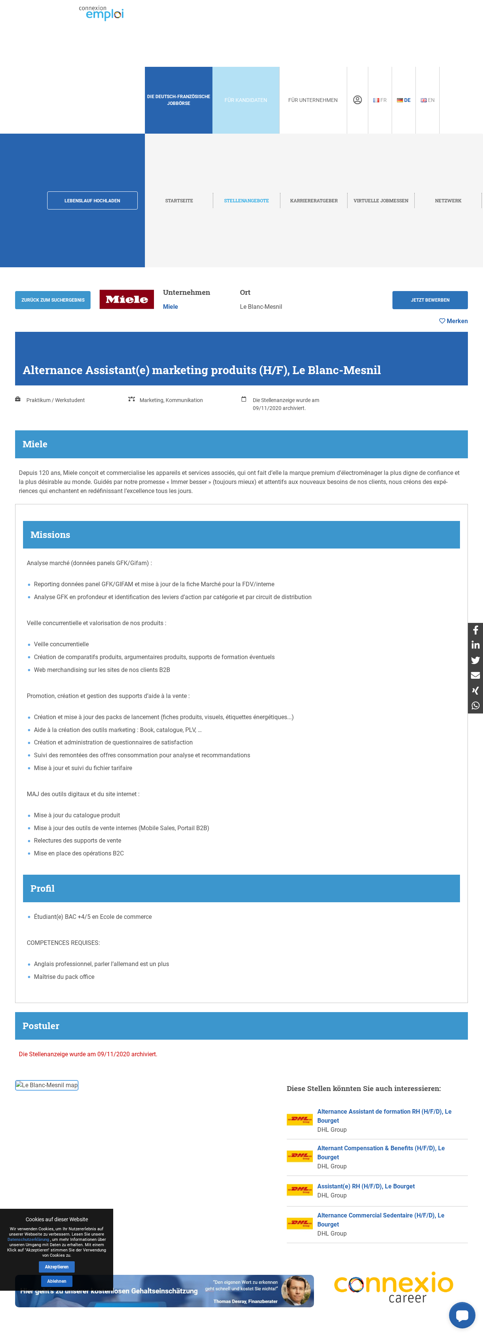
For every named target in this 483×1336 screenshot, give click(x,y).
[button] (462, 1315)
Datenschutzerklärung (28, 1239)
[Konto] (357, 100)
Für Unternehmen (313, 100)
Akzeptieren (57, 1267)
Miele (170, 306)
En (431, 100)
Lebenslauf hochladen (92, 200)
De (407, 100)
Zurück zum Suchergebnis (53, 300)
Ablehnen (56, 1281)
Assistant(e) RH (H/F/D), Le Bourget (366, 1186)
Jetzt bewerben (430, 300)
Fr (383, 100)
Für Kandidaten (246, 100)
